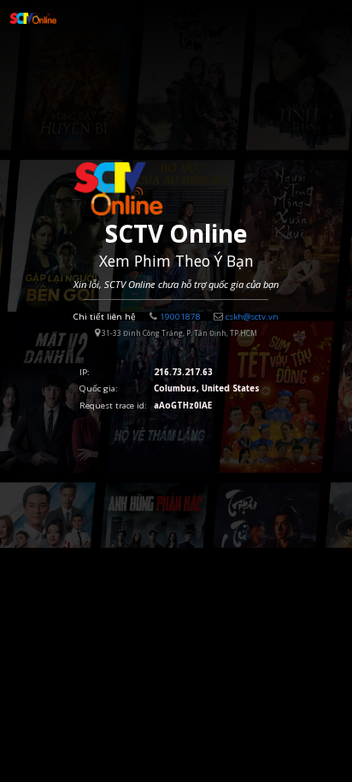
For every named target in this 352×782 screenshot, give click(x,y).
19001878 (180, 316)
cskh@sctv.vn (252, 316)
